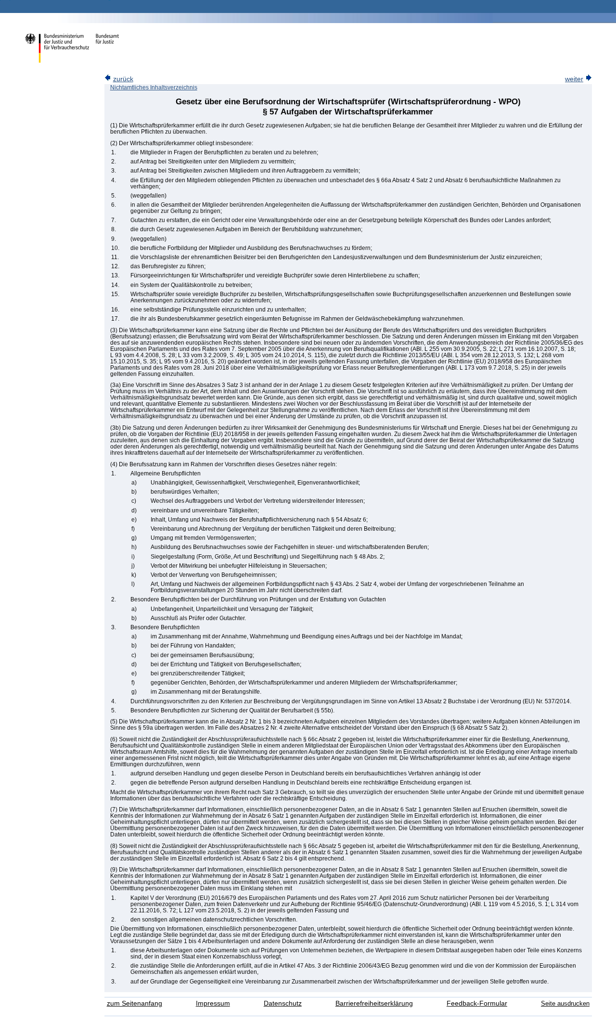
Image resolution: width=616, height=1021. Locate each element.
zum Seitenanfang (134, 1003)
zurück (123, 79)
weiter (574, 79)
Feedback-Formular (477, 1003)
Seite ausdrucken (565, 1003)
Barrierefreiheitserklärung (374, 1003)
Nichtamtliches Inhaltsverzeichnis (153, 87)
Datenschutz (283, 1003)
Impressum (213, 1003)
